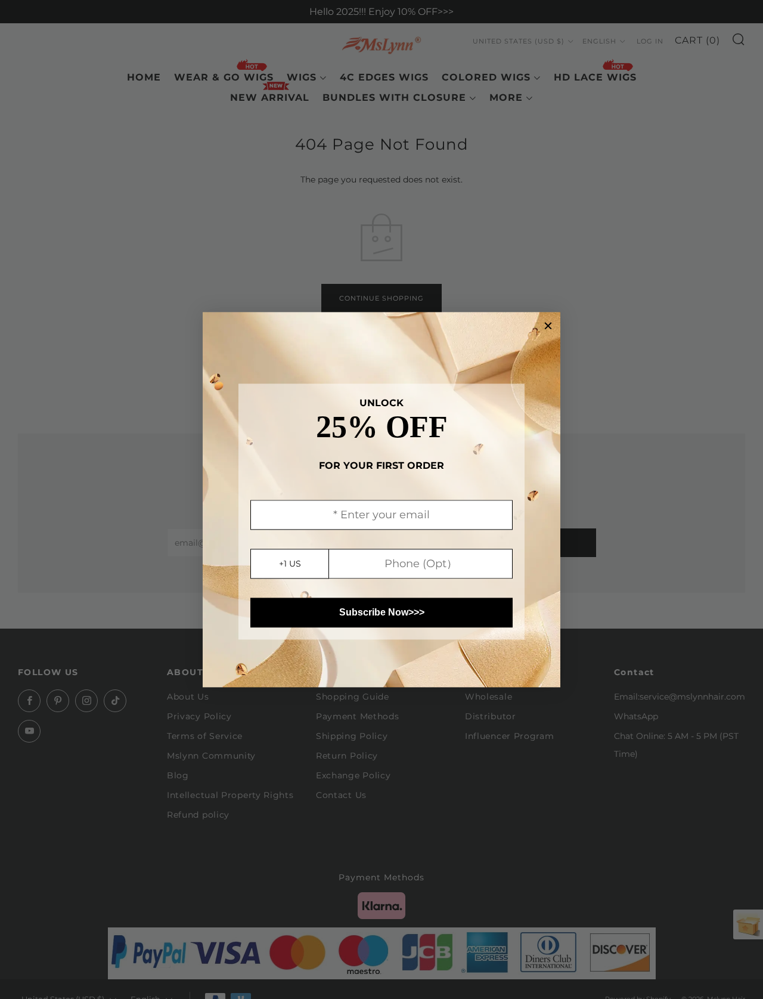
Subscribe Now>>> (381, 612)
